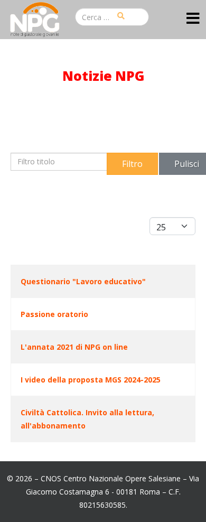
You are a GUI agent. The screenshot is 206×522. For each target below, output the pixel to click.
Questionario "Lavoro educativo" (83, 281)
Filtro (132, 164)
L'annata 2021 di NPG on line (74, 347)
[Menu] (193, 19)
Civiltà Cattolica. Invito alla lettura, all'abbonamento (87, 419)
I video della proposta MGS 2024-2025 (91, 380)
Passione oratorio (54, 314)
